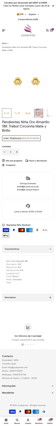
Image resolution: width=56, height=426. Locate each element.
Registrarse (15, 138)
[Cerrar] (52, 6)
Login (6, 138)
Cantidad (6, 146)
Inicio (4, 43)
